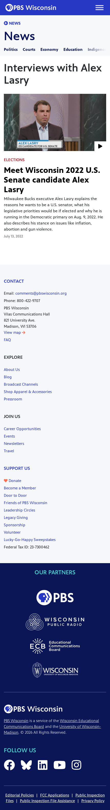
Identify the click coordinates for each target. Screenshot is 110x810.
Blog (8, 376)
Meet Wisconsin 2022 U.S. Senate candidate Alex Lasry (52, 180)
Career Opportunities (22, 428)
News (14, 23)
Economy (49, 49)
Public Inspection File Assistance (47, 800)
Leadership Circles (19, 510)
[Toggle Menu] (99, 7)
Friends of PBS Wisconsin (25, 502)
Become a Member (20, 488)
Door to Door (15, 495)
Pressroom (13, 399)
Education (73, 49)
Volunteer (12, 532)
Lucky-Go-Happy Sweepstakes (30, 539)
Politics (11, 49)
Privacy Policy (92, 800)
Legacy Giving (16, 517)
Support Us (17, 468)
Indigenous (98, 49)
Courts (29, 49)
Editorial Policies (19, 795)
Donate (14, 480)
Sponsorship (14, 524)
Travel (9, 450)
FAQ (7, 339)
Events (9, 436)
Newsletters (14, 443)
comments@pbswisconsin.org (41, 293)
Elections (14, 159)
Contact (14, 281)
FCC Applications (54, 795)
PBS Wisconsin (16, 720)
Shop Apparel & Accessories (28, 391)
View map (13, 332)
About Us (12, 369)
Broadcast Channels (21, 384)
